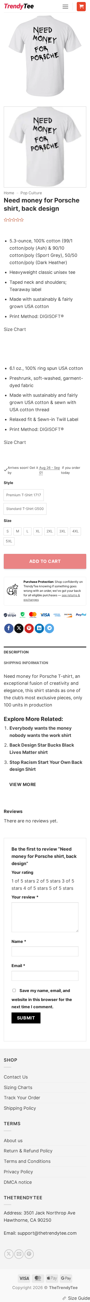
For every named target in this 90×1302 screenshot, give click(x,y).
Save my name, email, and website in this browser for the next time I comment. (42, 998)
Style (8, 483)
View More (22, 784)
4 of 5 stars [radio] (35, 888)
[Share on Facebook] (9, 628)
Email (18, 965)
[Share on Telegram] (49, 628)
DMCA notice (18, 1182)
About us (13, 1140)
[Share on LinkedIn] (39, 628)
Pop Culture (31, 193)
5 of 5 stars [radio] (61, 888)
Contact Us (16, 1077)
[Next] (78, 59)
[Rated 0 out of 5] (14, 219)
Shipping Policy (20, 1108)
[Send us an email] (19, 1254)
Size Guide (79, 1298)
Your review (25, 897)
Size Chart (15, 329)
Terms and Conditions (27, 1161)
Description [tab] (16, 652)
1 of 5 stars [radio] (23, 881)
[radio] (24, 495)
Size (8, 521)
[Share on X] (19, 628)
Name (19, 941)
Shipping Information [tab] (26, 663)
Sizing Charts (18, 1087)
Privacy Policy (18, 1171)
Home (9, 193)
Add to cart (45, 561)
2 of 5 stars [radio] (48, 881)
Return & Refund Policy (28, 1150)
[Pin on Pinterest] (29, 628)
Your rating (22, 872)
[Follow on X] (9, 1254)
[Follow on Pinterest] (29, 1254)
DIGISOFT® (52, 316)
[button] (65, 6)
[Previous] (11, 59)
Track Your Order (22, 1097)
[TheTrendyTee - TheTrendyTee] (19, 6)
